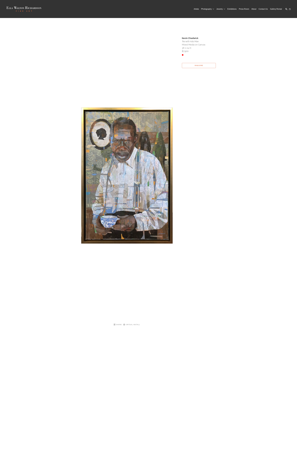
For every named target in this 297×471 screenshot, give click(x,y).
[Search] (286, 9)
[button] (207, 9)
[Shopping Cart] (290, 9)
